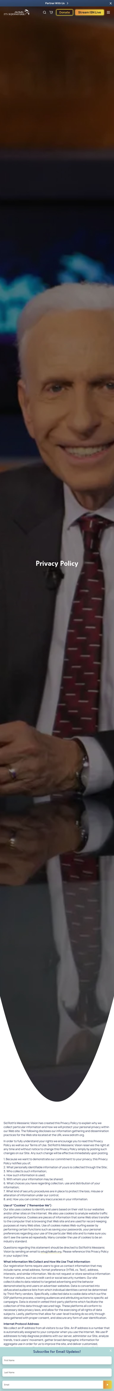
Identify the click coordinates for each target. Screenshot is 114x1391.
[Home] (17, 12)
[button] (111, 3)
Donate (64, 12)
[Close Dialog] (111, 1350)
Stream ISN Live (89, 12)
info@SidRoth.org (51, 1251)
